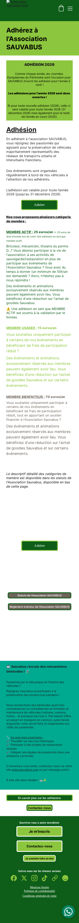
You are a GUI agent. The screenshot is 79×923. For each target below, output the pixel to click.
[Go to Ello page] (65, 878)
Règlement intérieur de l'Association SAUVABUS (39, 606)
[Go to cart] (61, 8)
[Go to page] (57, 878)
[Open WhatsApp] (68, 911)
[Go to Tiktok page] (47, 878)
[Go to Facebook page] (16, 878)
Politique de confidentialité (39, 891)
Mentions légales (39, 887)
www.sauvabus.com (25, 769)
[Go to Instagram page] (36, 878)
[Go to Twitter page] (26, 878)
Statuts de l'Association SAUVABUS (39, 595)
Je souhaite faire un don (39, 858)
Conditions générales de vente (39, 895)
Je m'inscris (39, 831)
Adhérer (39, 205)
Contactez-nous (39, 808)
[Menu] (70, 8)
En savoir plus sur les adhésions (39, 798)
